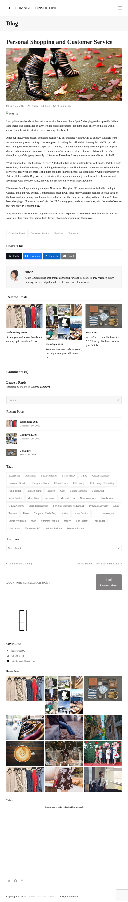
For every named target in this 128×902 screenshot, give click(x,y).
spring (65, 513)
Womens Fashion (76, 528)
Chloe (84, 475)
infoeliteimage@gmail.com (23, 661)
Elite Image (79, 483)
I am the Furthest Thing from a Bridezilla (97, 564)
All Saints (30, 475)
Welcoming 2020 (16, 332)
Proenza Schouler (98, 505)
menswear (50, 498)
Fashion (58, 233)
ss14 (96, 513)
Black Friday (69, 475)
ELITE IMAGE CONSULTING (32, 8)
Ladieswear (98, 490)
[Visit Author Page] (16, 275)
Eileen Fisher (61, 483)
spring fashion (81, 513)
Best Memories (49, 475)
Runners (12, 513)
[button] (120, 8)
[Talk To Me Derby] (103, 753)
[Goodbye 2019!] (64, 321)
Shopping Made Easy (45, 513)
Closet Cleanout (100, 475)
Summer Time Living (19, 564)
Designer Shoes (40, 483)
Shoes (25, 513)
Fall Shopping (34, 490)
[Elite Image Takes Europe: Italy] (103, 727)
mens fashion (15, 498)
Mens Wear (34, 498)
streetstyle (108, 513)
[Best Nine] (104, 315)
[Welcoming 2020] (24, 315)
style (33, 520)
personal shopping (38, 505)
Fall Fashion (15, 490)
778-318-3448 (17, 656)
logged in (25, 386)
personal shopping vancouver (68, 505)
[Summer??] (25, 779)
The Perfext (82, 520)
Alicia (35, 106)
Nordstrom (73, 233)
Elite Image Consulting (102, 483)
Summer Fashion (50, 520)
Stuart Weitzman (17, 520)
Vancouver (14, 528)
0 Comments (64, 106)
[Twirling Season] (64, 779)
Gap (62, 490)
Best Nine (91, 332)
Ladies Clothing (78, 490)
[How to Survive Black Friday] (25, 727)
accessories (14, 475)
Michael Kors (67, 498)
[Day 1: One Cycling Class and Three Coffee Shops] (25, 753)
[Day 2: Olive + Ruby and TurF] (64, 753)
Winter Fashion (54, 528)
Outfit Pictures (16, 505)
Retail (116, 505)
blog (47, 106)
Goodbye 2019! (55, 344)
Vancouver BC (33, 528)
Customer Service (39, 233)
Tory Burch (99, 520)
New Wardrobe (88, 498)
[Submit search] (118, 400)
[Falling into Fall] (64, 727)
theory (67, 520)
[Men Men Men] (103, 779)
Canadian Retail (16, 233)
